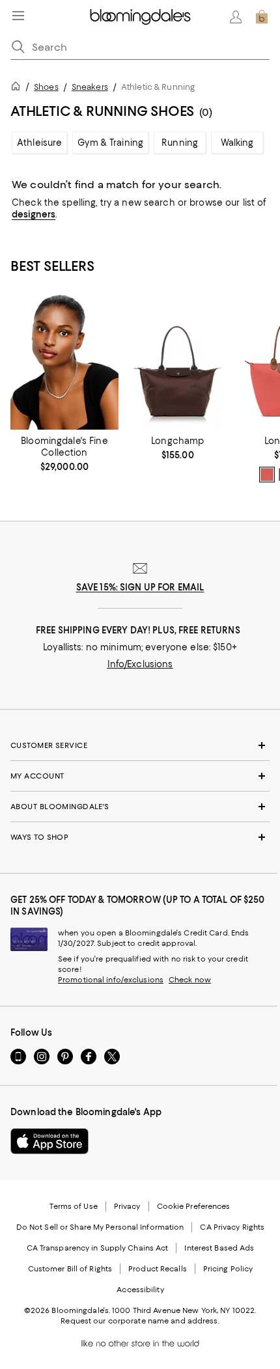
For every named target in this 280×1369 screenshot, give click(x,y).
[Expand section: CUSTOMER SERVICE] (140, 745)
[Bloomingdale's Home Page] (140, 17)
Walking (237, 142)
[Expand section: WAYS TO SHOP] (140, 837)
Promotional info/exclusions (110, 979)
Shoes (46, 87)
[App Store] (49, 1141)
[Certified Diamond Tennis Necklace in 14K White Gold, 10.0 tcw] (64, 362)
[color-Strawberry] (266, 474)
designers (33, 214)
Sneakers (90, 87)
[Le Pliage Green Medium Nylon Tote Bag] (178, 362)
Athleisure (39, 142)
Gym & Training (110, 142)
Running (179, 142)
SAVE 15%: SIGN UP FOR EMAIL (140, 587)
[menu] (18, 15)
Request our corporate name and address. (140, 1320)
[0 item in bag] (262, 17)
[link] (64, 454)
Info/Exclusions (140, 664)
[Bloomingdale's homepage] (18, 88)
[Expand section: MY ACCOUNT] (140, 776)
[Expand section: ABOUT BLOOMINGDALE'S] (140, 807)
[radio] (267, 474)
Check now (190, 979)
